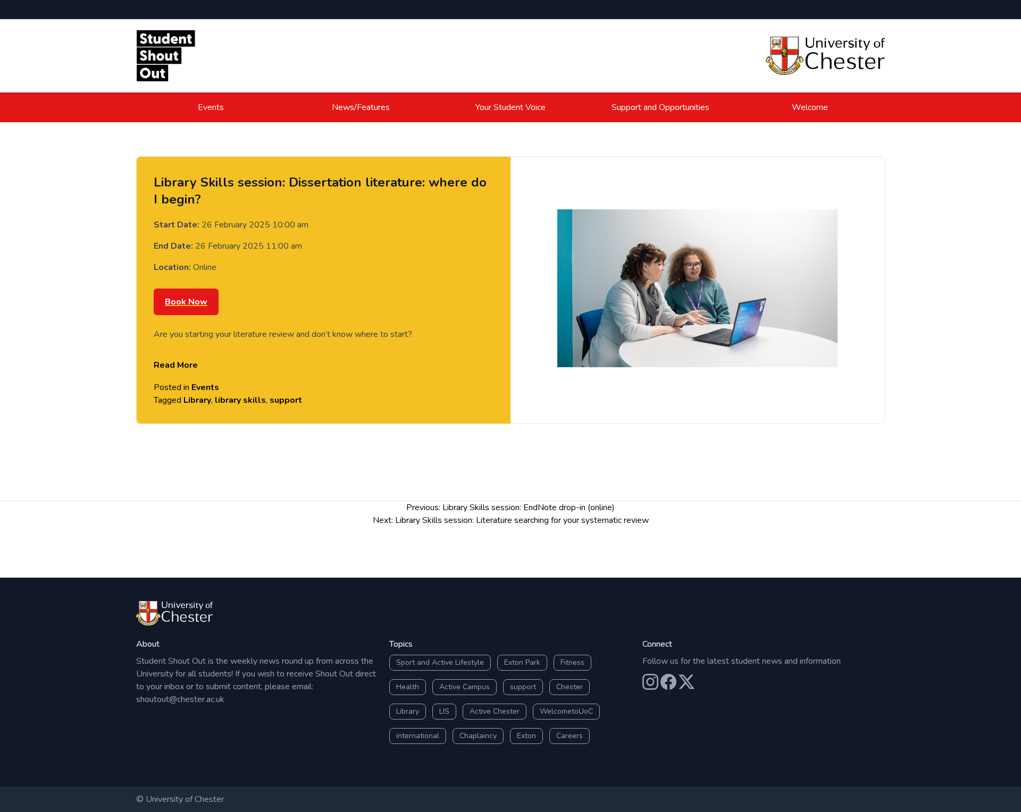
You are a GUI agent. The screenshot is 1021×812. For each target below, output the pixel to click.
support (286, 400)
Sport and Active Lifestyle (440, 662)
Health (407, 687)
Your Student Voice (510, 107)
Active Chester (495, 711)
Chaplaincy (478, 736)
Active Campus (464, 687)
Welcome (810, 107)
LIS (444, 711)
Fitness (572, 662)
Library (197, 400)
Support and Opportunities (660, 107)
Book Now (186, 302)
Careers (569, 736)
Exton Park (522, 662)
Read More (176, 365)
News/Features (361, 107)
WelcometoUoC (566, 711)
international (417, 736)
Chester (569, 687)
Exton (526, 736)
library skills (240, 400)
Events (211, 107)
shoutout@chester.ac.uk (180, 699)
